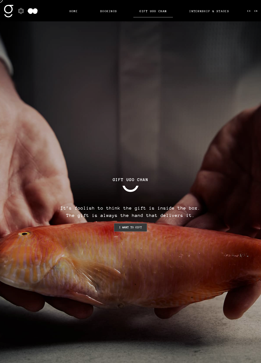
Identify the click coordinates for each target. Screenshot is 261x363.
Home (74, 11)
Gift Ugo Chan (153, 11)
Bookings (108, 11)
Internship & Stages (209, 11)
